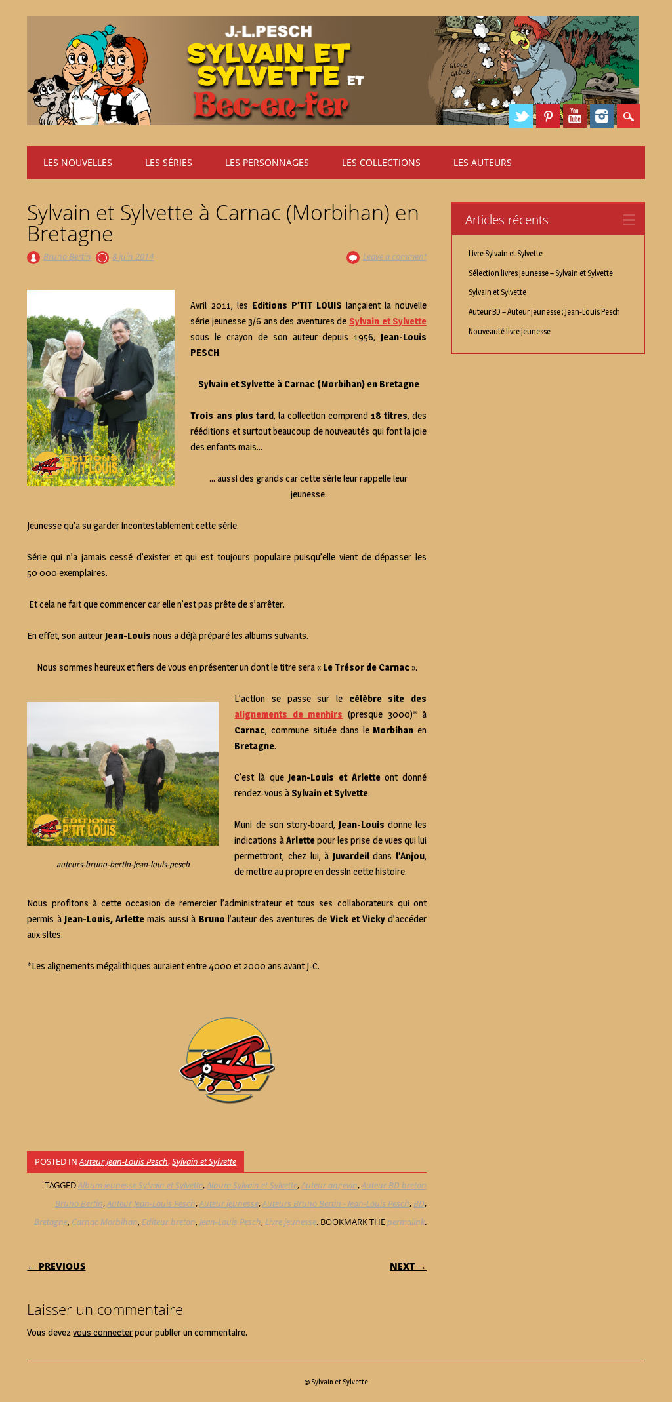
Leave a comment (395, 256)
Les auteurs (482, 162)
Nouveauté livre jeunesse (510, 331)
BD (419, 1203)
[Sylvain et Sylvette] (333, 122)
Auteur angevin (329, 1185)
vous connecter (103, 1332)
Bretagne (51, 1222)
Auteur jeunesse (229, 1203)
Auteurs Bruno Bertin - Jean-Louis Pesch (336, 1203)
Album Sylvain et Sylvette (252, 1185)
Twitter (521, 116)
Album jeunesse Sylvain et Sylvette (140, 1185)
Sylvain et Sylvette (204, 1161)
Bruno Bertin (67, 256)
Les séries (168, 162)
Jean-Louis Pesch (230, 1222)
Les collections (381, 162)
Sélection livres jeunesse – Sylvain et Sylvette (541, 273)
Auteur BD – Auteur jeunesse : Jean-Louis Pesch (544, 312)
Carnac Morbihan (105, 1222)
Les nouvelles (77, 162)
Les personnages (267, 162)
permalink (406, 1222)
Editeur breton (169, 1222)
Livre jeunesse (290, 1222)
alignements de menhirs (288, 714)
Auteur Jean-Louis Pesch (123, 1161)
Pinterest (548, 116)
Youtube (575, 116)
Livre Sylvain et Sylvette (506, 253)
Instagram (602, 116)
